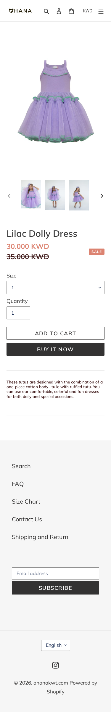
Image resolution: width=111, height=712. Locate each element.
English (54, 645)
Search (21, 466)
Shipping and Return (40, 536)
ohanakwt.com (50, 683)
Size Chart (26, 501)
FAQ (18, 483)
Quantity (17, 301)
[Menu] (101, 10)
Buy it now (55, 349)
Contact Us (27, 519)
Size (12, 275)
